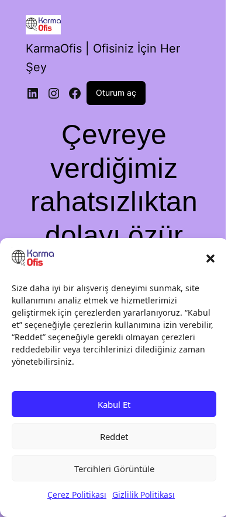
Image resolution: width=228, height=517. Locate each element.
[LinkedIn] (33, 93)
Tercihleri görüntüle (114, 468)
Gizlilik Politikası (143, 494)
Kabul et (114, 404)
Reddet (114, 436)
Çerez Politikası (76, 494)
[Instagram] (54, 93)
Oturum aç (116, 92)
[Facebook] (75, 93)
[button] (210, 258)
